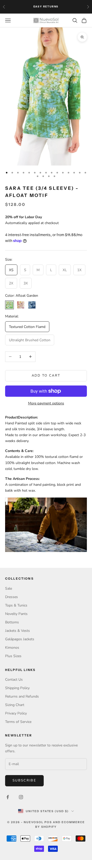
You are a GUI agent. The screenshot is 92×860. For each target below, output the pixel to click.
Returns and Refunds (22, 696)
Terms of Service (18, 721)
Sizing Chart (14, 704)
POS (48, 822)
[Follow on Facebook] (7, 797)
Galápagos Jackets (19, 639)
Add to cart (46, 375)
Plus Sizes (13, 656)
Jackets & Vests (17, 630)
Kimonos (12, 647)
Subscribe (24, 780)
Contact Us (14, 679)
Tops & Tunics (16, 605)
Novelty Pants (16, 613)
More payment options (46, 403)
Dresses (11, 596)
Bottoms (12, 622)
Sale (8, 588)
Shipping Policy (17, 688)
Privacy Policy (16, 713)
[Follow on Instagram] (21, 797)
